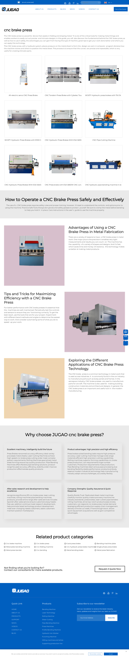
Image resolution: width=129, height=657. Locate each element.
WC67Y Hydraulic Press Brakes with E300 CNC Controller (29, 140)
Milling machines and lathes (52, 640)
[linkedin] (78, 2)
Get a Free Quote (120, 9)
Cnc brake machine (14, 544)
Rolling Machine (48, 616)
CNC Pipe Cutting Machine (103, 140)
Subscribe (111, 618)
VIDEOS (82, 9)
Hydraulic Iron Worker (50, 633)
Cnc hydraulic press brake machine (81, 547)
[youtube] (70, 2)
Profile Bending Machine (51, 630)
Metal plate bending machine (18, 547)
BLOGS (63, 9)
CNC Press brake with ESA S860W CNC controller (65, 185)
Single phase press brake (107, 547)
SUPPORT (15, 620)
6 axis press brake (74, 544)
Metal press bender (14, 550)
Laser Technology (48, 613)
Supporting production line (52, 643)
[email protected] (28, 2)
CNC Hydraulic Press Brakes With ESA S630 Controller (67, 140)
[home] (21, 592)
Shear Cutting (47, 620)
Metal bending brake (75, 550)
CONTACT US (94, 9)
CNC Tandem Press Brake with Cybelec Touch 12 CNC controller (72, 95)
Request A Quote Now (110, 569)
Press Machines (48, 626)
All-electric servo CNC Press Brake (23, 95)
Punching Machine (49, 637)
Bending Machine (48, 609)
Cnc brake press (42, 544)
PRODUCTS (51, 9)
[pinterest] (74, 2)
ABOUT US (39, 9)
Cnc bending (41, 550)
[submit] (99, 2)
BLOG (14, 633)
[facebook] (65, 2)
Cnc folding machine (44, 547)
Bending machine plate (106, 544)
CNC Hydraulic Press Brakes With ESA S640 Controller (27, 185)
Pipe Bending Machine (50, 623)
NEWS (72, 9)
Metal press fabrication (106, 550)
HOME (14, 609)
